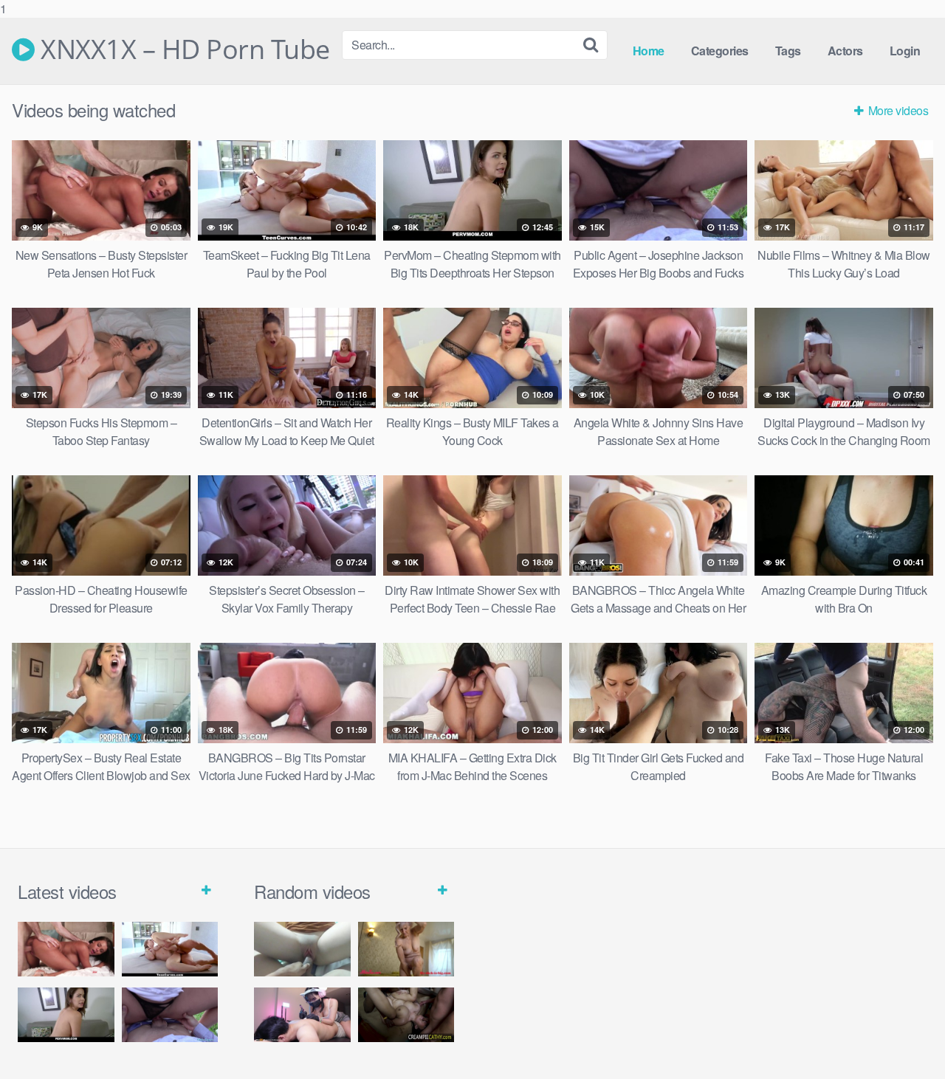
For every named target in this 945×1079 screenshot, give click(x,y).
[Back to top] (904, 1037)
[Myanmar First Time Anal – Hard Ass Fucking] (302, 1014)
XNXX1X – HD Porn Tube (182, 49)
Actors (845, 50)
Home (648, 50)
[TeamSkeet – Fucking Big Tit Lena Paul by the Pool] (170, 949)
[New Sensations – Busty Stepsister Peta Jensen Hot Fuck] (66, 949)
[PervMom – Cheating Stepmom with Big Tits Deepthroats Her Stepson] (66, 1014)
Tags (788, 50)
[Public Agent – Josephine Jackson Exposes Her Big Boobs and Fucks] (170, 1014)
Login (905, 50)
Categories (720, 50)
